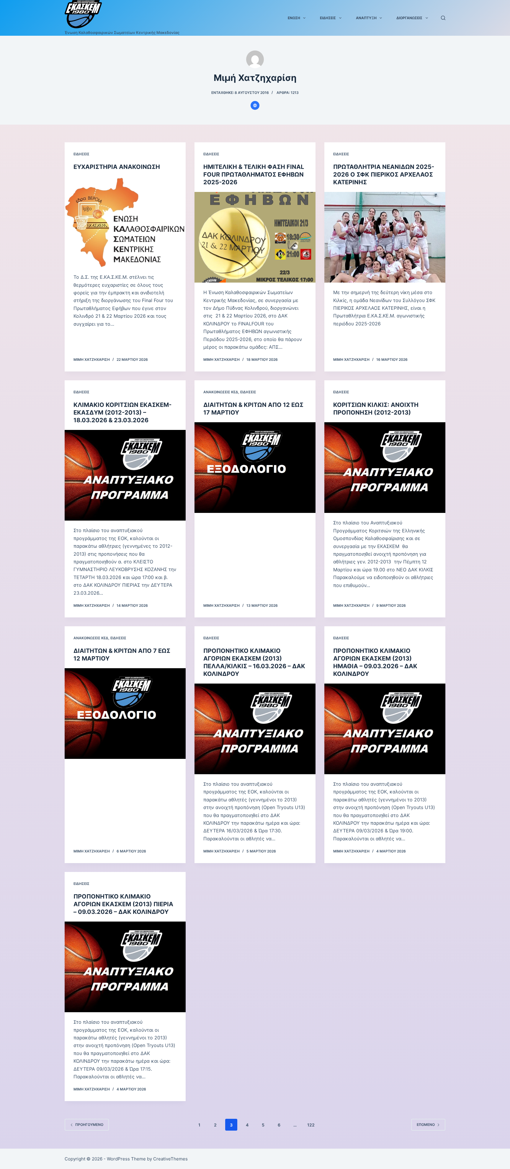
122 (311, 1124)
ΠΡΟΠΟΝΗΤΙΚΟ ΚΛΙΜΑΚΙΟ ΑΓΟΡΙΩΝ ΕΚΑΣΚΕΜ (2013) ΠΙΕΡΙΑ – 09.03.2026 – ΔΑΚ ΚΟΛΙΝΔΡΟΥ (123, 904)
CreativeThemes (170, 1159)
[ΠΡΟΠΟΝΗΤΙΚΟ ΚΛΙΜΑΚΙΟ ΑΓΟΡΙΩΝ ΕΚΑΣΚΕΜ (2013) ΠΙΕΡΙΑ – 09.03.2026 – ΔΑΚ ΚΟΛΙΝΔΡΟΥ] (125, 967)
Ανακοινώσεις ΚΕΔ (220, 392)
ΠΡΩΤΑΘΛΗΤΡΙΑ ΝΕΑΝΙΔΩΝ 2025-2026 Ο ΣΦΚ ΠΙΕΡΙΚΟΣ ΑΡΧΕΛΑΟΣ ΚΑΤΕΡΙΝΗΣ (383, 174)
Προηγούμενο (89, 1124)
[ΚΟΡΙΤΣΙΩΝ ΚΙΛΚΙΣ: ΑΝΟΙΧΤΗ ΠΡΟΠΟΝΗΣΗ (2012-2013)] (384, 467)
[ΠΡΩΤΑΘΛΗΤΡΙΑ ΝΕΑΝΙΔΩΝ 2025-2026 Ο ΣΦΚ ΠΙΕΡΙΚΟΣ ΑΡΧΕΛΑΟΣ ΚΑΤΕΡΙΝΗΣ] (384, 237)
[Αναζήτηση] (443, 18)
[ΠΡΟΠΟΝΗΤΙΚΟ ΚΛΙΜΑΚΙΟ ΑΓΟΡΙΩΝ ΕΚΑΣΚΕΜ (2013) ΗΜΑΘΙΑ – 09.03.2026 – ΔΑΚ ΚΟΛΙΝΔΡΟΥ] (384, 729)
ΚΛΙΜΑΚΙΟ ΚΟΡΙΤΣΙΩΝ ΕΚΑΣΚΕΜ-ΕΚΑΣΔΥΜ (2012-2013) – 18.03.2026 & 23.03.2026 (122, 412)
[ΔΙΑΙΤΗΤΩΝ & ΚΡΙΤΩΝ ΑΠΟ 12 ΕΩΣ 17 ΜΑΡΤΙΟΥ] (255, 467)
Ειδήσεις (328, 18)
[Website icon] (255, 105)
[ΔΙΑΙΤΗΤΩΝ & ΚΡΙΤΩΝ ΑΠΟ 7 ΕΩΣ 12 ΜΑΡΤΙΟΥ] (125, 713)
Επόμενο (426, 1124)
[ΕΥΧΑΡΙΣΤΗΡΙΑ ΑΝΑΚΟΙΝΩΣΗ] (125, 222)
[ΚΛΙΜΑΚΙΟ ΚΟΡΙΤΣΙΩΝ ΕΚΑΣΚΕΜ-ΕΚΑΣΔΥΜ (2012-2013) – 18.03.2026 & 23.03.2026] (125, 475)
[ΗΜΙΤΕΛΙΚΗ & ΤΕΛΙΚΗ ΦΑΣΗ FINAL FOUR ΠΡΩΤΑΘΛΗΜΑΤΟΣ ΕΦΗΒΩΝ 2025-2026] (255, 237)
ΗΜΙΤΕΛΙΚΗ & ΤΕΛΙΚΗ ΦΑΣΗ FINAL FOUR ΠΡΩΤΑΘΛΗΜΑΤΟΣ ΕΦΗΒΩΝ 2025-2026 (253, 174)
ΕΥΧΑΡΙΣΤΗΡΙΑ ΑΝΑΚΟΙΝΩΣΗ (116, 166)
